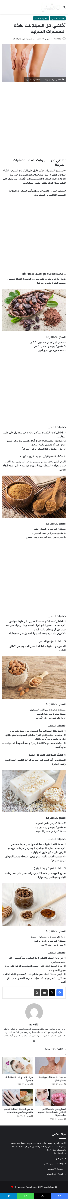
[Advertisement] (34, 119)
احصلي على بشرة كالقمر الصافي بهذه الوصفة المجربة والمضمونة (52, 1112)
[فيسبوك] (59, 992)
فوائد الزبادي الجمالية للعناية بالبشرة (19, 1078)
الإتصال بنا (58, 1153)
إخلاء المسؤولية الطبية (53, 1163)
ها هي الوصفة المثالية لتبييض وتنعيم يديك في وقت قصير (18, 1110)
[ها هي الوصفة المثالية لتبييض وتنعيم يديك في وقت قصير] (17, 1097)
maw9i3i (58, 39)
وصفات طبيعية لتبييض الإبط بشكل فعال (52, 1078)
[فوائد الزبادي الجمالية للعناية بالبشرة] (17, 1065)
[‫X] (52, 992)
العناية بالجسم (41, 18)
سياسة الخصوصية (55, 1168)
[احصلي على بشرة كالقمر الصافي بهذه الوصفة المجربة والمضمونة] (50, 1097)
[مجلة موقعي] (50, 7)
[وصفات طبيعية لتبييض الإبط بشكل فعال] (50, 1065)
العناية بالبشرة (57, 18)
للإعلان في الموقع (55, 1174)
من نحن (59, 1158)
